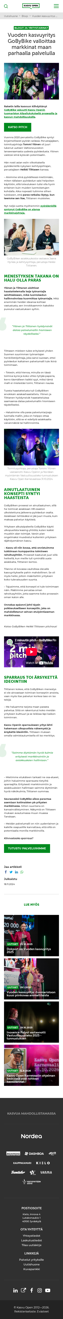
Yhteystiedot (31, 1235)
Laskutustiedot (31, 1240)
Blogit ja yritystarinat (31, 27)
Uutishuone (32, 1264)
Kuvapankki (31, 1269)
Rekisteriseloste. (25, 1311)
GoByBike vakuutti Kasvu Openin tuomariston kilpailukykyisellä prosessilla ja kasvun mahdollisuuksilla (30, 113)
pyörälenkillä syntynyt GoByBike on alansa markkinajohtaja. (30, 209)
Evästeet (43, 1311)
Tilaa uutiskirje (31, 1245)
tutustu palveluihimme (27, 848)
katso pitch (17, 127)
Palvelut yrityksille (31, 1259)
